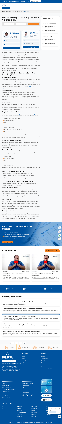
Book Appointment (6, 8)
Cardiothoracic (5, 408)
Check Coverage (8, 242)
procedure (24, 370)
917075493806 (26, 392)
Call (4, 1)
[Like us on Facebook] (23, 395)
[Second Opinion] (59, 231)
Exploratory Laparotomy (17, 11)
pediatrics (19, 408)
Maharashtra (41, 347)
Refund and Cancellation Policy (28, 377)
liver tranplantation (21, 414)
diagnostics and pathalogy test (8, 389)
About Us (43, 356)
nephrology (19, 416)
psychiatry (33, 414)
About (48, 5)
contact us (4, 383)
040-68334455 (26, 385)
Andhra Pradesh (26, 347)
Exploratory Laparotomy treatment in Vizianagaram (25, 114)
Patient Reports (10, 1)
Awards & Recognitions (45, 377)
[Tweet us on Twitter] (25, 395)
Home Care (27, 1)
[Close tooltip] (59, 408)
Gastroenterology (5, 412)
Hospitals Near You (24, 5)
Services (37, 5)
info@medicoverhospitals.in (28, 389)
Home (3, 11)
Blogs (3, 393)
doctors (23, 358)
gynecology (48, 414)
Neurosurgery (19, 406)
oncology (4, 417)
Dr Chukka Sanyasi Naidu (34, 33)
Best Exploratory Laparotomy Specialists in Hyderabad (49, 27)
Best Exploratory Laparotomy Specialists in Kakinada (49, 35)
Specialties (32, 5)
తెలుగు (12, 343)
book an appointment (6, 387)
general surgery (5, 414)
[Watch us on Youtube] (32, 395)
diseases (23, 368)
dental (47, 406)
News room (43, 364)
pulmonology (34, 416)
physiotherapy (34, 412)
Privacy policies (44, 372)
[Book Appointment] (59, 227)
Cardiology (4, 406)
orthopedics (4, 410)
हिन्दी (16, 343)
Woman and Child (5, 385)
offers (23, 372)
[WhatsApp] (59, 235)
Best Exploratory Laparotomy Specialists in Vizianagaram (49, 40)
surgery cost (24, 360)
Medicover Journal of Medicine (47, 368)
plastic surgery (34, 408)
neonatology (19, 410)
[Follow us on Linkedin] (27, 395)
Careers (43, 362)
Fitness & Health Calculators (7, 395)
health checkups (25, 362)
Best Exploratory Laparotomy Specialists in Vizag (49, 31)
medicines (24, 364)
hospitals (23, 356)
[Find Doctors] (59, 238)
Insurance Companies (26, 374)
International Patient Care (19, 1)
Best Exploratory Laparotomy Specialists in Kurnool (49, 44)
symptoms (24, 366)
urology (33, 410)
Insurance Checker (55, 5)
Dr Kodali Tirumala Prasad (14, 32)
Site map (43, 374)
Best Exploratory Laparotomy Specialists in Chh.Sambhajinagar (49, 22)
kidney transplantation (21, 412)
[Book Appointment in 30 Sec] (59, 416)
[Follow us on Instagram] (29, 395)
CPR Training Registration (7, 397)
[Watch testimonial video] (16, 262)
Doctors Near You (15, 5)
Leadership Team (44, 358)
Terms (42, 370)
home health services (6, 391)
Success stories (44, 366)
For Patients (43, 5)
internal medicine (34, 406)
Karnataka (55, 347)
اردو (20, 343)
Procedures (8, 11)
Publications (43, 360)
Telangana (11, 347)
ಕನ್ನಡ (24, 343)
